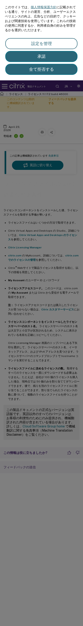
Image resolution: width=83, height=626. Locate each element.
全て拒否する (41, 69)
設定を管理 (41, 43)
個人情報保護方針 (43, 7)
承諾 (41, 56)
